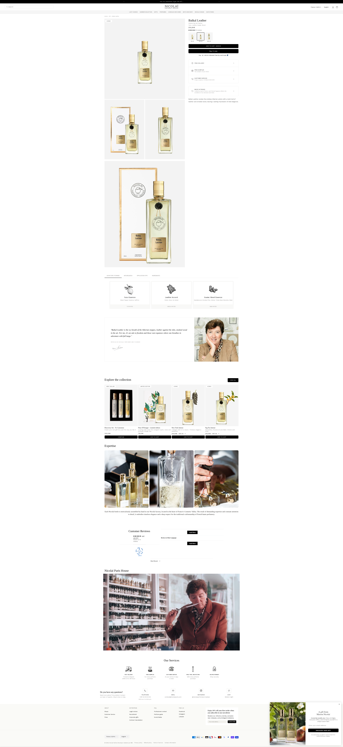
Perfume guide (158, 714)
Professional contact (160, 711)
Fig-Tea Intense (210, 428)
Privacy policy (138, 742)
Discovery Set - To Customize (114, 428)
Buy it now (213, 51)
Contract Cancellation (135, 720)
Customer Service (110, 714)
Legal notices (133, 711)
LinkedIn (181, 716)
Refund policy (148, 742)
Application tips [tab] (142, 275)
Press (106, 717)
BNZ (132, 742)
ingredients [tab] (156, 275)
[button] (146, 12)
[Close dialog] (339, 704)
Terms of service (158, 742)
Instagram (182, 714)
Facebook (182, 711)
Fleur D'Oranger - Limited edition (149, 428)
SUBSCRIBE (232, 722)
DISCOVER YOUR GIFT (323, 730)
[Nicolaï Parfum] (171, 7)
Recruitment (133, 714)
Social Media (158, 717)
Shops (106, 711)
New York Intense (177, 428)
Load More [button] (192, 532)
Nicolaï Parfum (114, 742)
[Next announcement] (219, 1)
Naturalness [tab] (128, 275)
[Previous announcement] (124, 1)
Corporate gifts (133, 717)
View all (233, 380)
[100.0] (139, 551)
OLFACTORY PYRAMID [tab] (113, 275)
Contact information (170, 742)
